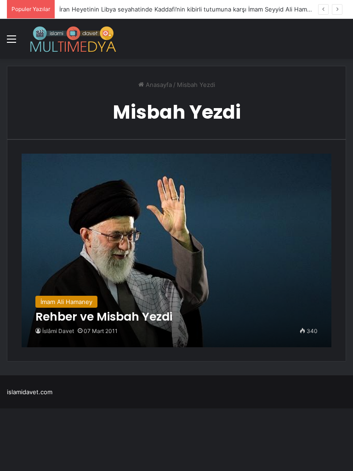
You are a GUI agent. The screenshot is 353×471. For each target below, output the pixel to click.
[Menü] (11, 42)
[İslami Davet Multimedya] (73, 38)
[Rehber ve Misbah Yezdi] (177, 250)
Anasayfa (158, 84)
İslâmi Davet (58, 330)
